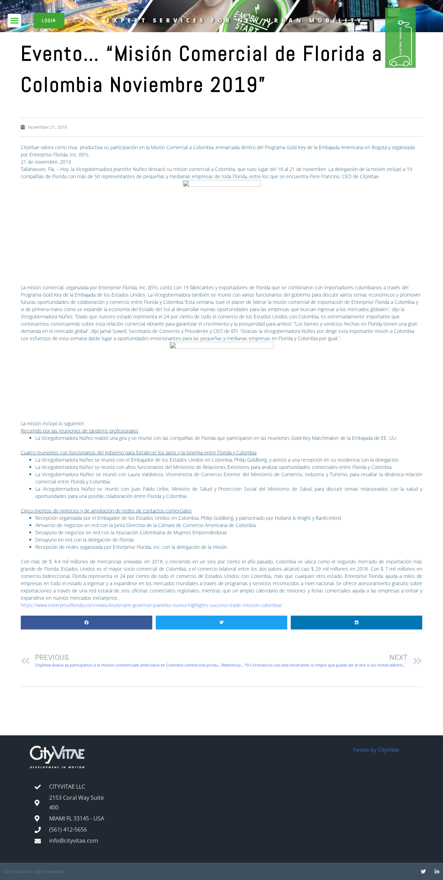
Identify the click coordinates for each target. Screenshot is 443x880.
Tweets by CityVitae (376, 749)
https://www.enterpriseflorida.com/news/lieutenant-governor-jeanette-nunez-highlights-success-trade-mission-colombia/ (151, 605)
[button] (14, 20)
